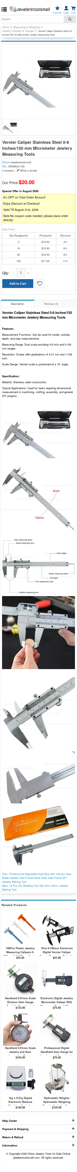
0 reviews (8, 170)
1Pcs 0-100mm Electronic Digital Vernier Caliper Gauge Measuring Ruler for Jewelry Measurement (57, 954)
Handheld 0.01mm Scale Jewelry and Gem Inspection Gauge (20, 1052)
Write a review (28, 170)
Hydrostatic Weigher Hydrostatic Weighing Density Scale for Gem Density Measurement (57, 1104)
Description (17, 304)
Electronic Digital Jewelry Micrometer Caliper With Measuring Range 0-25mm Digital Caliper (56, 1004)
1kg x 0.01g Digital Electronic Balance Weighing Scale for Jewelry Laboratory (20, 1104)
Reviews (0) (51, 304)
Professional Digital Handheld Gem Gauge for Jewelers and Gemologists (57, 1052)
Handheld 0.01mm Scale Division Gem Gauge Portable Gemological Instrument (20, 1004)
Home (5, 27)
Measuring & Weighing (26, 27)
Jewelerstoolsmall (20, 162)
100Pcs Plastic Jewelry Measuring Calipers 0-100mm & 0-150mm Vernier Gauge (20, 954)
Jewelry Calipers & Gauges (18, 31)
